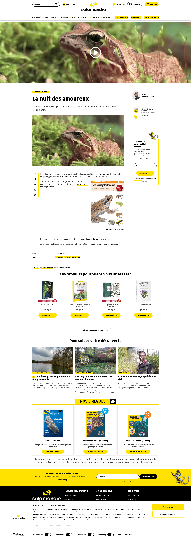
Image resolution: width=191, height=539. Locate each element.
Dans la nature (51, 17)
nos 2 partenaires (47, 509)
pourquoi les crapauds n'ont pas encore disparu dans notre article (79, 239)
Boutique (152, 4)
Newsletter (69, 4)
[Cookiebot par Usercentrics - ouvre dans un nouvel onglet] (18, 534)
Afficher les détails (125, 535)
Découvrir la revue (52, 451)
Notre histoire (101, 500)
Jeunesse (106, 17)
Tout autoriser (168, 507)
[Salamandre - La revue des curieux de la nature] (93, 6)
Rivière (67, 257)
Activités (76, 17)
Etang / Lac (76, 257)
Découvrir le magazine (95, 451)
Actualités (37, 17)
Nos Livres (136, 17)
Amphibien (59, 257)
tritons (64, 176)
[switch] (69, 534)
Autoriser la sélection (168, 514)
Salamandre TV (152, 17)
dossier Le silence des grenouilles (102, 243)
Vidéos (86, 17)
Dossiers (65, 17)
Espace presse (133, 500)
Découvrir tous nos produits (93, 330)
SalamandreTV (69, 500)
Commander (46, 315)
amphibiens (103, 174)
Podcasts (95, 17)
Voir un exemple (145, 158)
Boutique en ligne (70, 496)
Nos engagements (102, 496)
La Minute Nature (40, 92)
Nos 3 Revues (122, 17)
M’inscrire (143, 173)
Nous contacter (133, 496)
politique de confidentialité (126, 482)
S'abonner (134, 4)
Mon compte (119, 4)
